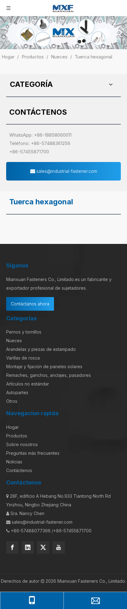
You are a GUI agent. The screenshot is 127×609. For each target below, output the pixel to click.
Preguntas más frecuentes (32, 453)
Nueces (14, 340)
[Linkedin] (28, 547)
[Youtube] (58, 547)
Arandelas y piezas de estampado (41, 349)
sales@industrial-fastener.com (66, 171)
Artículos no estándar (27, 383)
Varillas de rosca (23, 357)
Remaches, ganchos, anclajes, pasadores (48, 375)
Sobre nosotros (22, 444)
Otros (11, 401)
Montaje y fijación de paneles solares (44, 366)
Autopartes (17, 392)
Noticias (14, 461)
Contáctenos (19, 470)
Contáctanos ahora (30, 303)
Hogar (12, 427)
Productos (16, 435)
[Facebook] (12, 547)
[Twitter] (43, 547)
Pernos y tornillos (23, 331)
